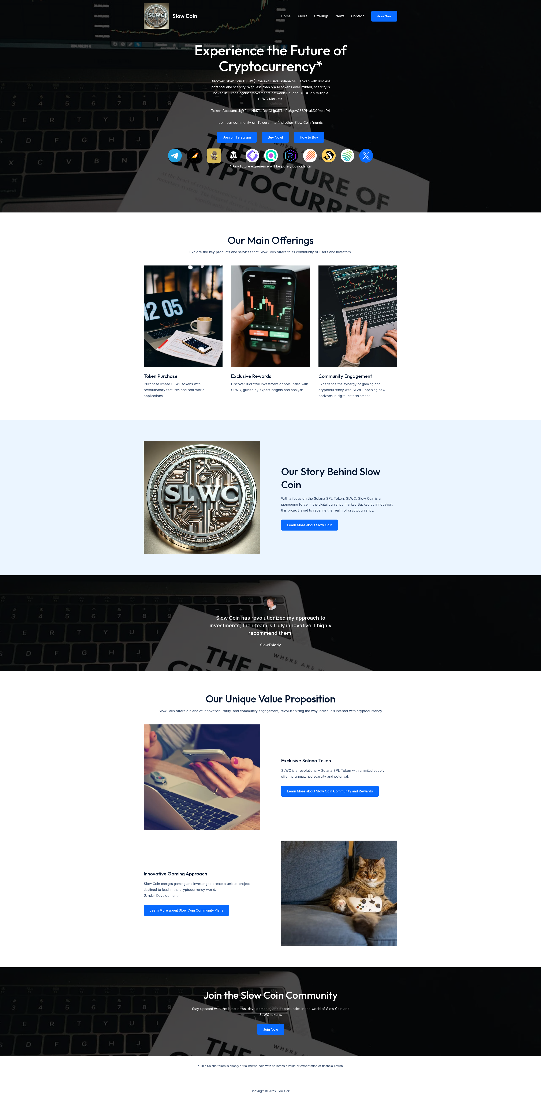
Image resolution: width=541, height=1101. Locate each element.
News (339, 16)
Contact (357, 16)
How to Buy (309, 137)
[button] (384, 16)
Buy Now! (275, 137)
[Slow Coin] (156, 16)
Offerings (321, 16)
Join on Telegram (237, 137)
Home (286, 16)
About (302, 16)
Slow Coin (184, 15)
